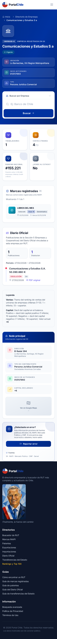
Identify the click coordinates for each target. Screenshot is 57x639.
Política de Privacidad (12, 611)
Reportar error (30, 444)
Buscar (27, 113)
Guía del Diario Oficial (12, 589)
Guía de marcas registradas (15, 581)
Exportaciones (9, 547)
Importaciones (9, 551)
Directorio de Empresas (26, 16)
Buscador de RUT (10, 535)
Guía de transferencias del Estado (18, 593)
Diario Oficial (8, 555)
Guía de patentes (10, 585)
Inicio (7, 16)
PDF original (34, 280)
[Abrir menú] (52, 4)
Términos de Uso (10, 615)
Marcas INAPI (9, 539)
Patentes (6, 543)
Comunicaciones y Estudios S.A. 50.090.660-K (27, 270)
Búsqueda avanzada (12, 607)
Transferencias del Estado (14, 559)
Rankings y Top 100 (11, 564)
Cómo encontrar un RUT (13, 577)
